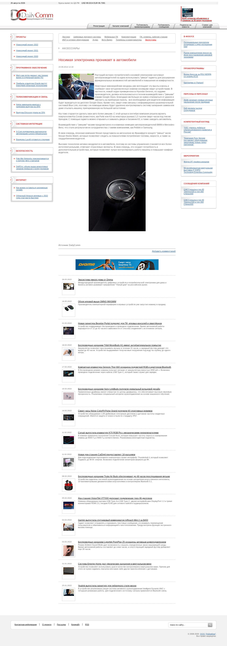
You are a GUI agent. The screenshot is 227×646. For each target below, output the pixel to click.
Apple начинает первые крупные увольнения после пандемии (198, 101)
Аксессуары (71, 48)
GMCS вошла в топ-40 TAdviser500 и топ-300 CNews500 (194, 191)
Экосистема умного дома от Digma (95, 279)
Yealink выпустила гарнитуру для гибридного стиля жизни (107, 586)
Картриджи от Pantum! (193, 83)
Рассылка (61, 624)
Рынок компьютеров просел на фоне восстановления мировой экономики (198, 55)
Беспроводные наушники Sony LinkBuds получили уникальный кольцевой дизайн (119, 389)
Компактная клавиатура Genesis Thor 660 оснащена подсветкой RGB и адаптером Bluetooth (124, 367)
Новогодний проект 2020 (27, 56)
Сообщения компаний (196, 184)
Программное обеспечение (31, 68)
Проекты (21, 37)
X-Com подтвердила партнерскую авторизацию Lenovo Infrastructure (31, 132)
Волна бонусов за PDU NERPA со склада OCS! (197, 75)
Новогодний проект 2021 (27, 50)
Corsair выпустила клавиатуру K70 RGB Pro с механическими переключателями (118, 432)
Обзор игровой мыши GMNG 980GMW (97, 301)
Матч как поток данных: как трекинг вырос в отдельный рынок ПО (32, 76)
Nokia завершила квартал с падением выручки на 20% (28, 105)
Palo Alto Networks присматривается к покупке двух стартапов (32, 159)
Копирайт (75, 624)
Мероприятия (191, 156)
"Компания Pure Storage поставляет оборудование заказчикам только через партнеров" (195, 141)
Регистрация (99, 26)
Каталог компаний (121, 26)
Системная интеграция (29, 124)
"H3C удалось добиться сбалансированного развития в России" (198, 130)
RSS (87, 624)
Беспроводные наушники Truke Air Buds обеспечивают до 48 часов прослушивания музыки (124, 476)
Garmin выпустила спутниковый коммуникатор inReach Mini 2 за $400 (113, 520)
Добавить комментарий (164, 251)
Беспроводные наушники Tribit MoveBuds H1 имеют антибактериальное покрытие (119, 345)
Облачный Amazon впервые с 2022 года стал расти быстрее (32, 197)
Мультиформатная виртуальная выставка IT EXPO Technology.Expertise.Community (198, 170)
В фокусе (189, 36)
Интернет (21, 180)
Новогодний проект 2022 (27, 45)
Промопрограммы (194, 68)
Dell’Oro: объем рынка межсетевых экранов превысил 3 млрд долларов (32, 167)
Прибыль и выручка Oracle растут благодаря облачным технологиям (31, 84)
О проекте (46, 624)
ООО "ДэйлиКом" (208, 634)
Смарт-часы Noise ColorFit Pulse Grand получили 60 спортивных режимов (115, 411)
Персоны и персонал (196, 94)
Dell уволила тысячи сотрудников (193, 109)
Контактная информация (26, 624)
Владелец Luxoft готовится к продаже (33, 139)
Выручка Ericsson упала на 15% (30, 112)
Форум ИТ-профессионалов (196, 162)
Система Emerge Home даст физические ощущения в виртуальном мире (114, 564)
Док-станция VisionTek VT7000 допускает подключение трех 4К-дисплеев (115, 498)
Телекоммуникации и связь (32, 97)
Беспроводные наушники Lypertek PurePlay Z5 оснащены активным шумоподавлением (122, 542)
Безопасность (24, 151)
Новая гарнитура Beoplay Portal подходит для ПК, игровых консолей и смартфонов (120, 323)
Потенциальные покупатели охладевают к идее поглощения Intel (198, 44)
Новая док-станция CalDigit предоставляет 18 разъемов (106, 454)
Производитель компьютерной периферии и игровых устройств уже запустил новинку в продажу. (122, 304)
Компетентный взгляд (196, 122)
